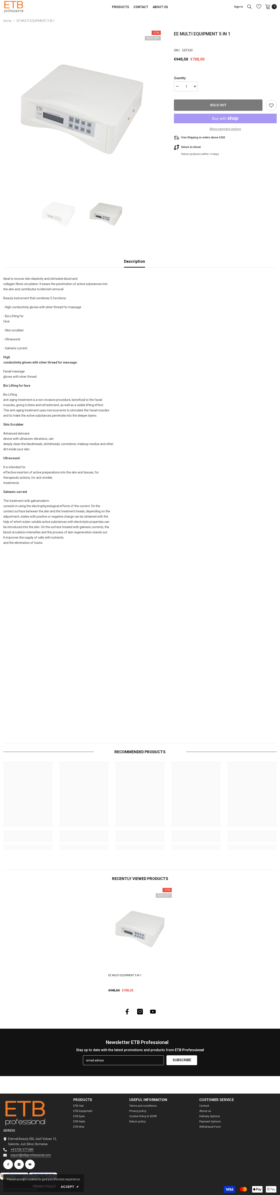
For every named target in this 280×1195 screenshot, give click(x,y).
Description (134, 261)
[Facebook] (127, 1011)
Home (7, 21)
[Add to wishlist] (271, 105)
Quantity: (180, 78)
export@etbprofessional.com (30, 1155)
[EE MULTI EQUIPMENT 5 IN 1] (140, 929)
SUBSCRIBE (182, 1060)
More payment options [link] (225, 129)
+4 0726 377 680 (21, 1149)
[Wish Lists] (258, 6)
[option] (82, 109)
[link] (28, 836)
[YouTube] (153, 1011)
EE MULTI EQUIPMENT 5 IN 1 (125, 975)
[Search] (249, 6)
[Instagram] (140, 1011)
